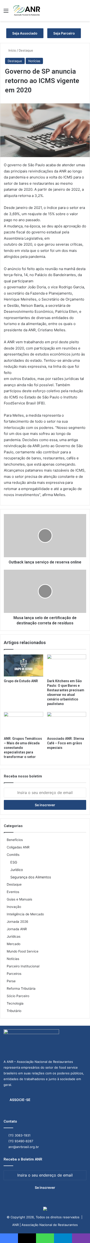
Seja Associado (24, 33)
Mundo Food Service (22, 951)
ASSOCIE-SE (20, 1100)
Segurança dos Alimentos (30, 877)
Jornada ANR (17, 929)
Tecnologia (15, 1003)
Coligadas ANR (18, 847)
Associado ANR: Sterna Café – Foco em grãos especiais (65, 743)
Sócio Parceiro (18, 996)
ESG (13, 862)
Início (11, 50)
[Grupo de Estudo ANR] (23, 665)
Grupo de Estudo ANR (21, 681)
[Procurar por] (84, 12)
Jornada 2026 (17, 921)
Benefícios (15, 840)
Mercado (13, 944)
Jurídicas (13, 936)
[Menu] (6, 12)
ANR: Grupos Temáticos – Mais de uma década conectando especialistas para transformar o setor (23, 748)
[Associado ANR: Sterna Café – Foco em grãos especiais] (66, 723)
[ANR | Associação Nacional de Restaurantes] (27, 10)
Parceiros (14, 974)
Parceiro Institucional (23, 966)
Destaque (26, 50)
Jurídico (16, 870)
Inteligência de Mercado (25, 914)
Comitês (13, 855)
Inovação (14, 907)
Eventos (13, 892)
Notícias (34, 61)
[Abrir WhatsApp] (78, 1231)
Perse (11, 981)
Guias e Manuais (19, 899)
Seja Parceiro (64, 33)
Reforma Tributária (21, 988)
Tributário (14, 1011)
